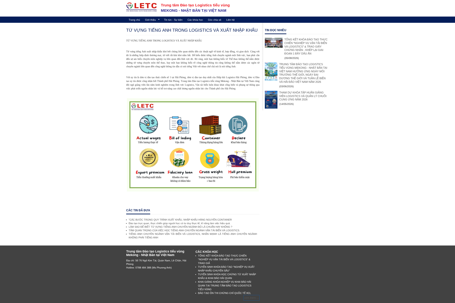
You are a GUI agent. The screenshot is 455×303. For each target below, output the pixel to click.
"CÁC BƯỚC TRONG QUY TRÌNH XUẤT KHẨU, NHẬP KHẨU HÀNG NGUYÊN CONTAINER (180, 219)
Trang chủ (134, 19)
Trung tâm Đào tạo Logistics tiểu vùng (195, 5)
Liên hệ (230, 19)
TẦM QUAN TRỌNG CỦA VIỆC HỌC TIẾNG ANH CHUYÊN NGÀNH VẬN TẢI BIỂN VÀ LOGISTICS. (184, 230)
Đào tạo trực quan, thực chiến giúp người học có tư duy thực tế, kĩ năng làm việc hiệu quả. (180, 223)
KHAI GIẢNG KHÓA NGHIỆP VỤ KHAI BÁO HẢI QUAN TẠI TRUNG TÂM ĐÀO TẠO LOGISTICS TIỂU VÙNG (224, 285)
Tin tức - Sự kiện (173, 19)
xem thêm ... (251, 297)
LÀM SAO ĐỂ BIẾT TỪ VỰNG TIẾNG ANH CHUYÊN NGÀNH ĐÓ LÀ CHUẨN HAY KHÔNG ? (180, 226)
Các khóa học (195, 19)
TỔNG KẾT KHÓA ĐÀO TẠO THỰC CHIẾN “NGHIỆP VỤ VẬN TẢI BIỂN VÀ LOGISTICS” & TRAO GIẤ (224, 259)
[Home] (141, 6)
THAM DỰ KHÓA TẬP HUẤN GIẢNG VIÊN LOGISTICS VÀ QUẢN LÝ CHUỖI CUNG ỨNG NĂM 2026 (302, 96)
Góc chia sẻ (214, 19)
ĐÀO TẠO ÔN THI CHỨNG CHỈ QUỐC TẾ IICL (224, 293)
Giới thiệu (149, 19)
